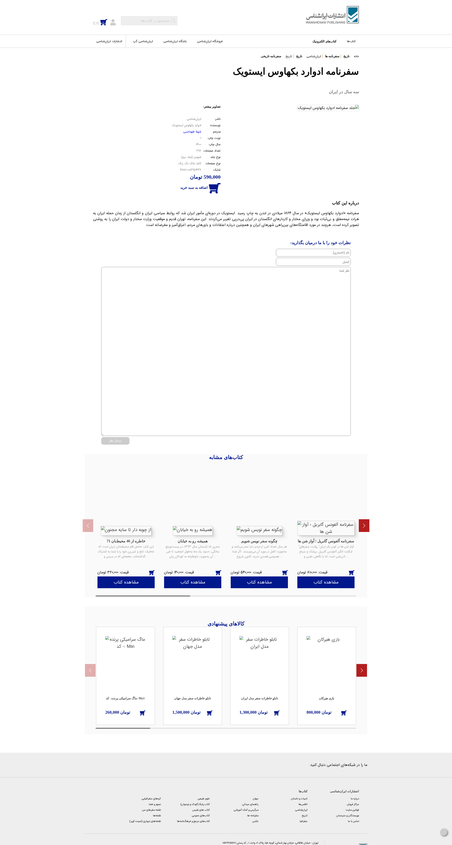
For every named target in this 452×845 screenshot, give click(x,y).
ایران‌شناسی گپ (143, 41)
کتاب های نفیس (201, 810)
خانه (356, 56)
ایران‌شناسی (314, 56)
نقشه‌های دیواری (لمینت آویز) (145, 821)
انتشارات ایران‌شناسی (109, 41)
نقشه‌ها (157, 815)
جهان (255, 799)
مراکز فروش (353, 804)
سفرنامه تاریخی (271, 56)
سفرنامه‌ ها (332, 56)
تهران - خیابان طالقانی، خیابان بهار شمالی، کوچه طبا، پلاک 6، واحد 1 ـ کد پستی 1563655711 (270, 843)
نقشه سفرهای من (151, 810)
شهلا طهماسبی (192, 131)
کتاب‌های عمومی (201, 815)
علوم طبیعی (204, 799)
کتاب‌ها (351, 41)
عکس (255, 821)
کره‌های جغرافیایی (151, 799)
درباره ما (355, 799)
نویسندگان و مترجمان (347, 815)
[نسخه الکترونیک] (146, 572)
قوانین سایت (352, 810)
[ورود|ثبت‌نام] (113, 21)
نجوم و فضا (155, 804)
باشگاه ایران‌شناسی (175, 41)
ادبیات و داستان (299, 799)
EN (96, 23)
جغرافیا (303, 821)
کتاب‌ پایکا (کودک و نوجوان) (195, 804)
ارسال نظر (115, 440)
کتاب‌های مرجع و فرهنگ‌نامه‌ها (193, 821)
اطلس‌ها (303, 804)
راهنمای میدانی (250, 804)
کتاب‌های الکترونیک (324, 41)
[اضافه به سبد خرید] (152, 572)
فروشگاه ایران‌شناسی (209, 41)
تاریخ (346, 56)
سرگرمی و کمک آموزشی (246, 810)
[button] (364, 525)
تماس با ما (353, 821)
